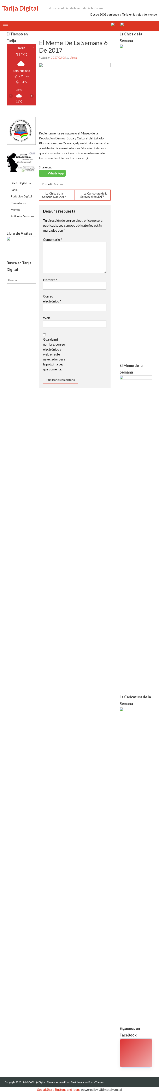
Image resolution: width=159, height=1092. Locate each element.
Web (46, 318)
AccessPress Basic (66, 1082)
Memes (58, 184)
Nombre (50, 280)
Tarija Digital (20, 8)
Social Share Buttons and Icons (58, 1089)
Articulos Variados (22, 216)
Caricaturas (18, 203)
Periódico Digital (21, 196)
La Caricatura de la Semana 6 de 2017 (93, 195)
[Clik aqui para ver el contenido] (136, 1053)
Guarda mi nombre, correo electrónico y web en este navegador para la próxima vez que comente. (54, 354)
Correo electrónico (52, 298)
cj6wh (73, 57)
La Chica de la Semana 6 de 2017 (54, 195)
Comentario (52, 239)
